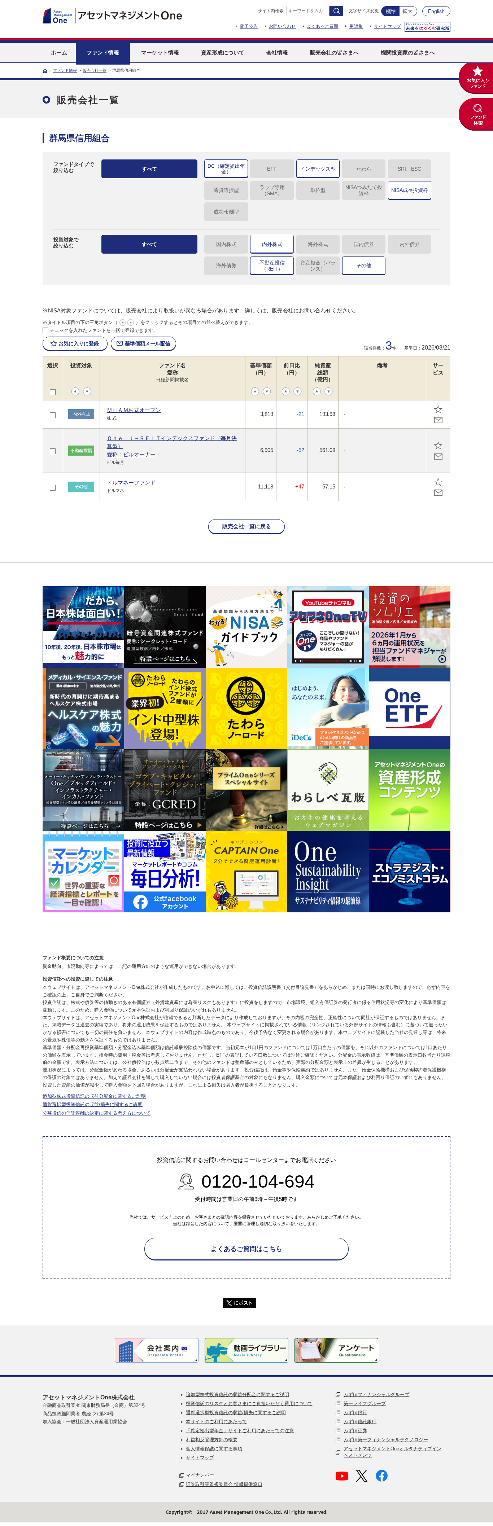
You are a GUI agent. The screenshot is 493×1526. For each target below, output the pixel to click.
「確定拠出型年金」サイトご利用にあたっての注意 (240, 1430)
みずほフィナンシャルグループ (376, 1394)
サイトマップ (387, 26)
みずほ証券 (355, 1430)
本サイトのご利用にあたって (216, 1421)
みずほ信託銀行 (360, 1421)
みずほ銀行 (355, 1412)
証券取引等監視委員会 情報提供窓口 (224, 1484)
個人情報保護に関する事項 (214, 1448)
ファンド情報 (65, 70)
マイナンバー (200, 1475)
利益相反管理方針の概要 (211, 1439)
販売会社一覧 (94, 70)
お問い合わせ (282, 26)
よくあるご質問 (323, 26)
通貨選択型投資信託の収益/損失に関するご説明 (93, 1104)
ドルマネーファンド (131, 482)
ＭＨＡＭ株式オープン (134, 410)
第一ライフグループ (365, 1403)
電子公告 (249, 26)
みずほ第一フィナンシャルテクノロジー (386, 1439)
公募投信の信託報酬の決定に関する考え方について (96, 1113)
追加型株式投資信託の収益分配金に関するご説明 (94, 1096)
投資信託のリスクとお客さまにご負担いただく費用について (249, 1403)
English (436, 11)
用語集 (356, 26)
